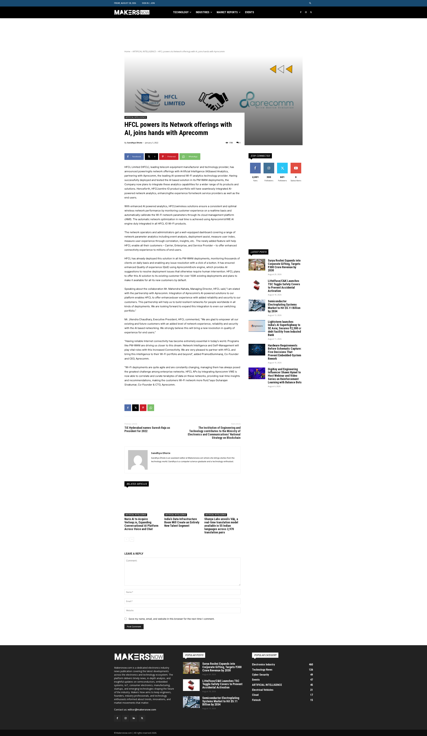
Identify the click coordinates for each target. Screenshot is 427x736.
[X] (311, 12)
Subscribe (296, 164)
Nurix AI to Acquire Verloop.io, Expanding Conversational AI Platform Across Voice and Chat (141, 524)
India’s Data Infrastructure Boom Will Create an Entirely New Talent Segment (181, 522)
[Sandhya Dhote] (138, 460)
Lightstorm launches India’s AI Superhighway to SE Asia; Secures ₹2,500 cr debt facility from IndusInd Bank (284, 328)
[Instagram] (306, 12)
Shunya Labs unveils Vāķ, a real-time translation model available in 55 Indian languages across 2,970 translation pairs (221, 525)
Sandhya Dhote (134, 142)
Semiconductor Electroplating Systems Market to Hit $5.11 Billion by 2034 (284, 306)
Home (127, 51)
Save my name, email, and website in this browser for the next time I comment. (172, 618)
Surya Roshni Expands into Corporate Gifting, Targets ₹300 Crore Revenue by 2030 (284, 265)
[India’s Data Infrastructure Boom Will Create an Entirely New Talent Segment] (182, 503)
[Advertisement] (185, 33)
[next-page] (132, 539)
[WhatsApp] (150, 407)
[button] (310, 3)
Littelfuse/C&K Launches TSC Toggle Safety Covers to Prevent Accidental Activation (284, 285)
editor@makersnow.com (142, 709)
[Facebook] (301, 12)
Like (255, 164)
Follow (269, 164)
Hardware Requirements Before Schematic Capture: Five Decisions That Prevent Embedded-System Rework (284, 352)
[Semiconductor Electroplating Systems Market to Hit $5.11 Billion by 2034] (257, 305)
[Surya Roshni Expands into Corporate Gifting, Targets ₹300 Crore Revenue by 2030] (257, 265)
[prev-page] (126, 539)
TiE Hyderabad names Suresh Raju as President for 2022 (147, 429)
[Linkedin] (133, 718)
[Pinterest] (143, 407)
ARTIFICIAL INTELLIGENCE (144, 51)
